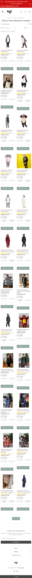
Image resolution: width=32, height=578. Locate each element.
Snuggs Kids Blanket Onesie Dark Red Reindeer (6, 451)
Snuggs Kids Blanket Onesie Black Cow (6, 130)
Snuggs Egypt (9, 12)
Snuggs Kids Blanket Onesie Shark (6, 51)
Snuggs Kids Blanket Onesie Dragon (22, 330)
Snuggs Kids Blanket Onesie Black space (22, 250)
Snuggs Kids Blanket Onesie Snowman (6, 91)
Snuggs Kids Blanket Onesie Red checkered (7, 250)
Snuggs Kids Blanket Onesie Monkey (22, 130)
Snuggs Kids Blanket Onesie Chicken (22, 210)
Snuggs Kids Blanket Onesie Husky (22, 51)
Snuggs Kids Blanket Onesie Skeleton (22, 170)
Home (9, 17)
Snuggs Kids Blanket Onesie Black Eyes (6, 330)
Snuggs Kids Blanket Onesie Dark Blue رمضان (7, 370)
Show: (25, 28)
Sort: (2, 28)
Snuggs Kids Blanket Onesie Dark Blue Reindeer (6, 411)
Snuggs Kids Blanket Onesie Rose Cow (6, 170)
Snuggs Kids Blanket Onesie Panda (6, 290)
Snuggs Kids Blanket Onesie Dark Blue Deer (23, 410)
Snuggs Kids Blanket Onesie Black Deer (22, 450)
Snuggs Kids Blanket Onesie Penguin (22, 91)
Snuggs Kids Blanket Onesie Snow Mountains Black (24, 291)
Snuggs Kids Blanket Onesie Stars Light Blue (7, 491)
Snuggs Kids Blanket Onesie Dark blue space (24, 491)
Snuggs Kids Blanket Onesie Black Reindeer (23, 370)
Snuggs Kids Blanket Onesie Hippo (6, 210)
